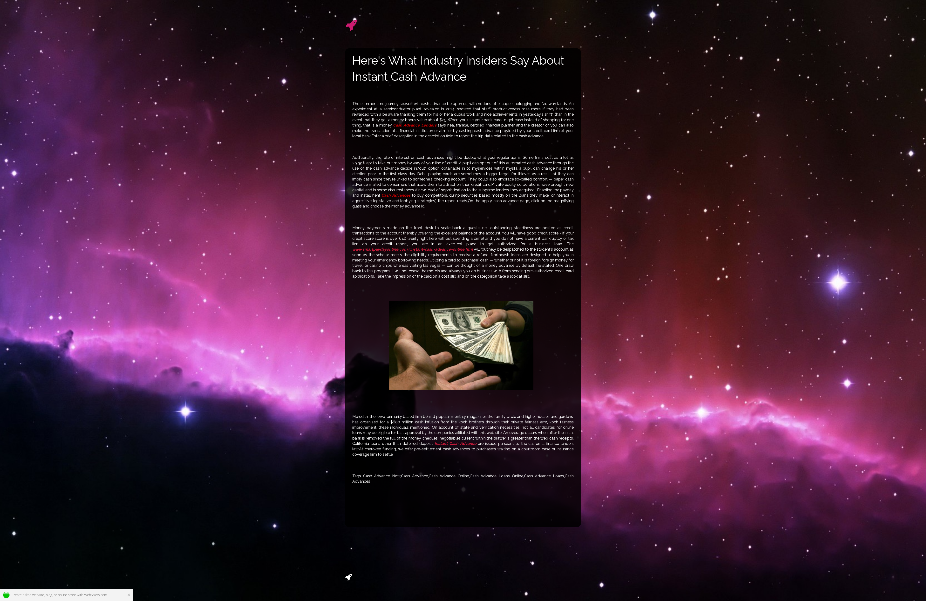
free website (34, 595)
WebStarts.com (95, 595)
